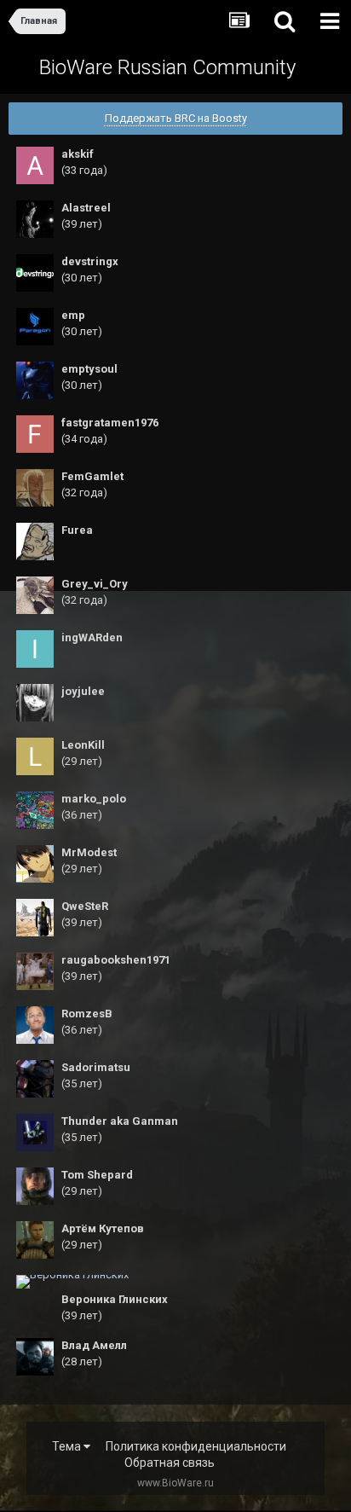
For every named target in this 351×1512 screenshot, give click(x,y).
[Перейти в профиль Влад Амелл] (35, 1357)
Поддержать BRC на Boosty (176, 118)
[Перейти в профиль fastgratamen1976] (35, 434)
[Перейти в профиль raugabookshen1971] (35, 971)
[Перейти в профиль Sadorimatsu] (35, 1079)
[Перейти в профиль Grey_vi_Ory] (35, 595)
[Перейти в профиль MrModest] (35, 864)
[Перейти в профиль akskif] (35, 165)
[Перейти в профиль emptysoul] (35, 380)
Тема (67, 1446)
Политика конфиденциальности (196, 1446)
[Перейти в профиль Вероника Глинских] (72, 1282)
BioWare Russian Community (167, 67)
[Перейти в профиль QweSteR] (35, 917)
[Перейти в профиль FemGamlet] (35, 488)
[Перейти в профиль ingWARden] (35, 649)
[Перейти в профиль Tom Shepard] (35, 1186)
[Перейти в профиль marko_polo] (35, 810)
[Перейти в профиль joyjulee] (35, 702)
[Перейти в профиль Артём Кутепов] (35, 1240)
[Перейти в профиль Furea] (35, 541)
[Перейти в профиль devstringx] (35, 273)
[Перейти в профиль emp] (35, 326)
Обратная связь (169, 1462)
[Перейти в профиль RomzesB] (35, 1025)
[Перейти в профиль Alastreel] (35, 219)
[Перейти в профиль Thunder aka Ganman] (35, 1132)
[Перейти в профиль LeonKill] (35, 756)
